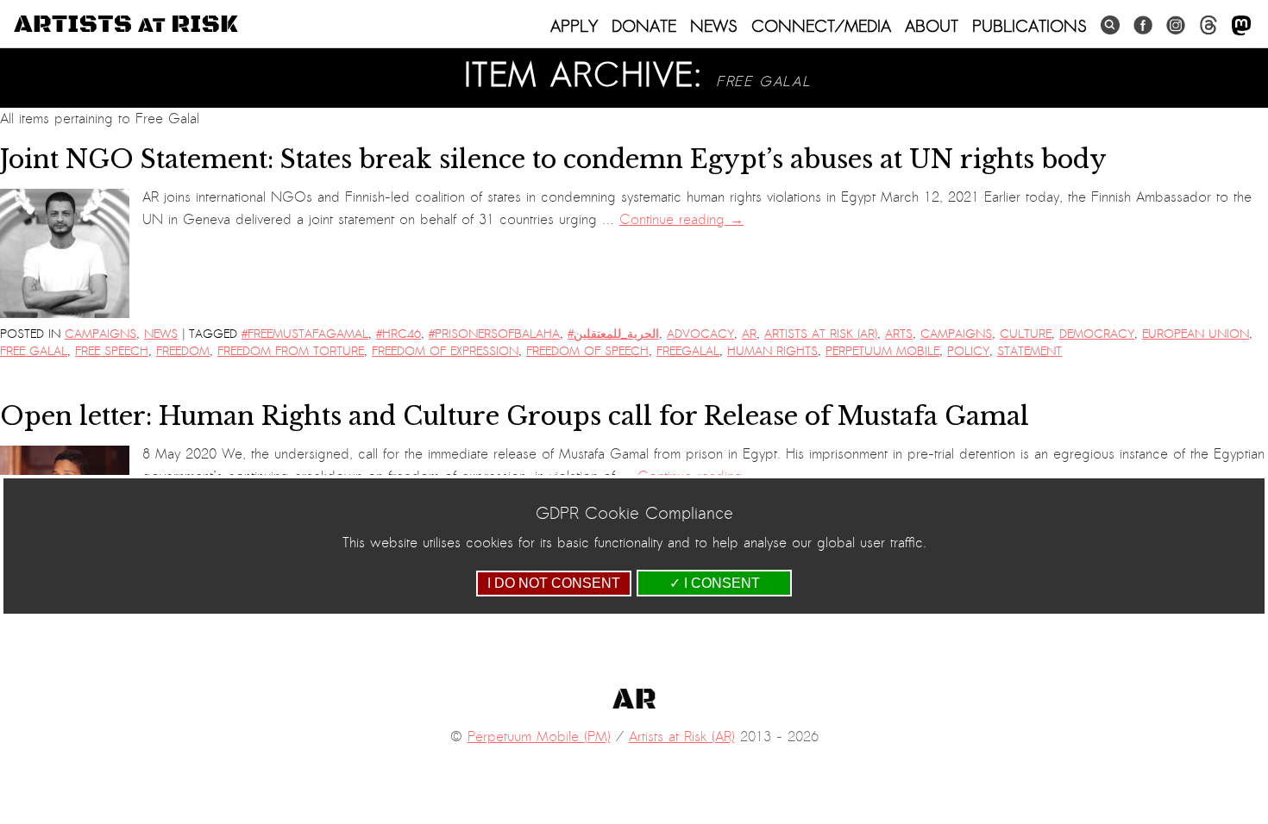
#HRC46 (398, 334)
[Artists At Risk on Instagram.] (1176, 25)
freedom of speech (587, 351)
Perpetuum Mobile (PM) (539, 737)
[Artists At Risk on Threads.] (1208, 25)
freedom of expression (445, 351)
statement (1029, 351)
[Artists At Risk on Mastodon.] (1241, 26)
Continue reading (681, 219)
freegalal (687, 351)
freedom (183, 351)
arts (899, 334)
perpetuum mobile (882, 351)
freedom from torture (290, 351)
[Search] (1110, 25)
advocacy (700, 334)
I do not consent (553, 583)
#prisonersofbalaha (494, 334)
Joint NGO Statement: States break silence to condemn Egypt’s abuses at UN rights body (553, 159)
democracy (1096, 334)
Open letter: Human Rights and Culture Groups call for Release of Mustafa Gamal (514, 416)
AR (749, 334)
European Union (1195, 334)
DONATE (644, 26)
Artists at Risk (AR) (820, 334)
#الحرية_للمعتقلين (613, 334)
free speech (111, 351)
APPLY (574, 26)
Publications (1029, 26)
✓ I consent (714, 583)
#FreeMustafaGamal (305, 334)
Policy (968, 351)
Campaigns (100, 334)
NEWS (714, 26)
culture (1025, 334)
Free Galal (33, 351)
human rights (772, 351)
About (931, 26)
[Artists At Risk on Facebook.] (1143, 25)
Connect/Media (821, 26)
